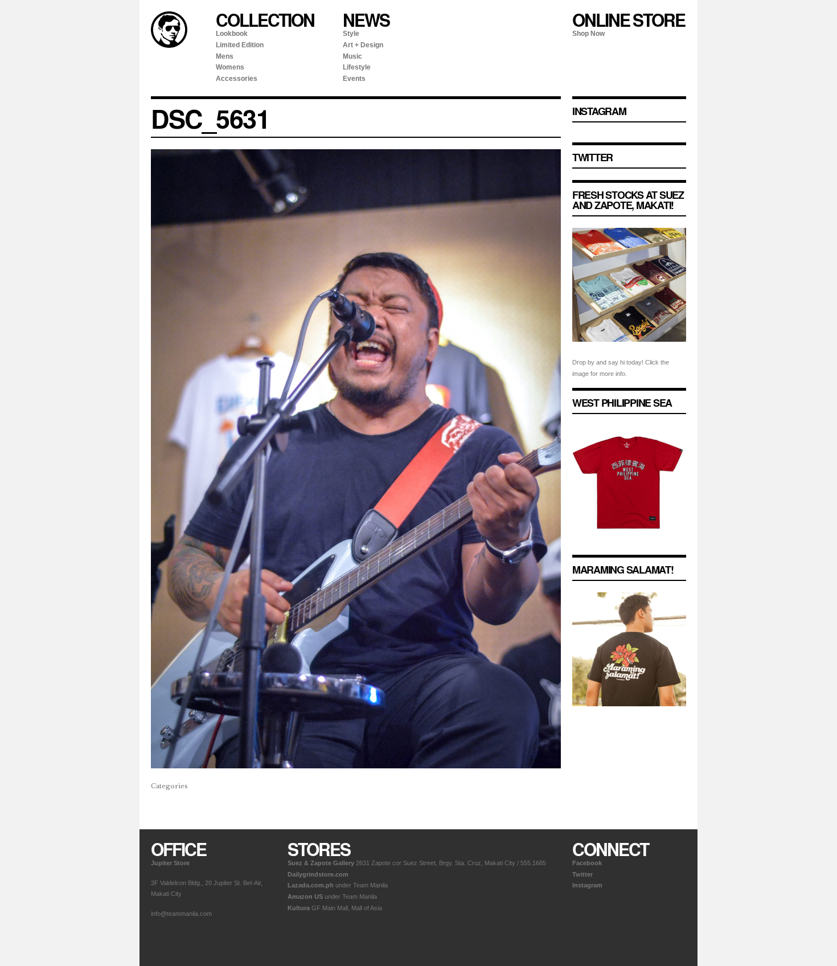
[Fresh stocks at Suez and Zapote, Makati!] (629, 350)
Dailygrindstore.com (318, 874)
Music (352, 56)
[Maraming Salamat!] (629, 715)
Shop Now (588, 34)
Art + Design (363, 45)
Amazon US (305, 896)
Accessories (236, 79)
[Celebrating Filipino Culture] (169, 45)
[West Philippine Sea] (629, 548)
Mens (224, 56)
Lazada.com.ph (311, 885)
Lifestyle (357, 67)
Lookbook (232, 34)
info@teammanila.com (181, 913)
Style (351, 34)
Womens (230, 67)
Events (354, 79)
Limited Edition (240, 45)
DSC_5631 (210, 118)
